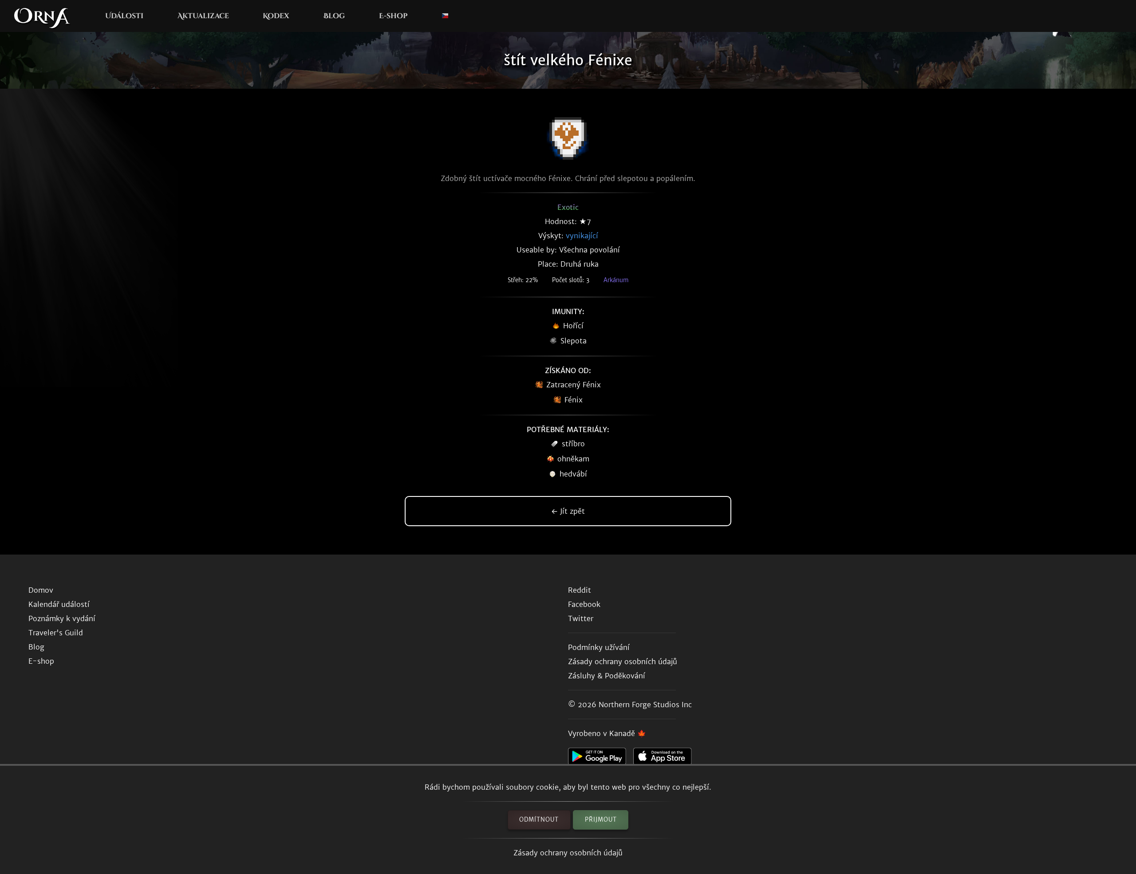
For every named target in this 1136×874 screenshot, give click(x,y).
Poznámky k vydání (61, 618)
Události (124, 16)
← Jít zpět (568, 511)
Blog (334, 16)
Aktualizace (203, 16)
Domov (40, 590)
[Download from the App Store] (665, 759)
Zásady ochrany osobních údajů (568, 852)
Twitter (580, 618)
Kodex (276, 16)
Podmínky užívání (599, 647)
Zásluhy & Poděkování (606, 675)
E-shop (393, 16)
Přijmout (601, 819)
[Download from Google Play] (600, 759)
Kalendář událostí (59, 604)
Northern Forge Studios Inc (645, 704)
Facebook (584, 604)
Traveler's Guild (55, 632)
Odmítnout (539, 819)
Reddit (579, 590)
